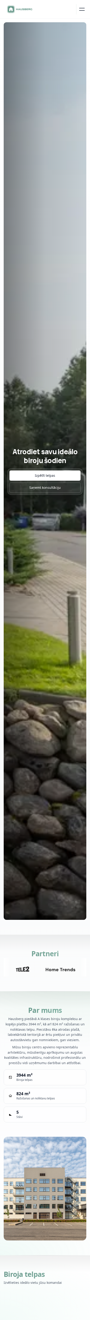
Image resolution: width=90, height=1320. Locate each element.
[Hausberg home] (20, 9)
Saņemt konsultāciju (45, 487)
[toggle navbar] (81, 9)
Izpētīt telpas (45, 475)
